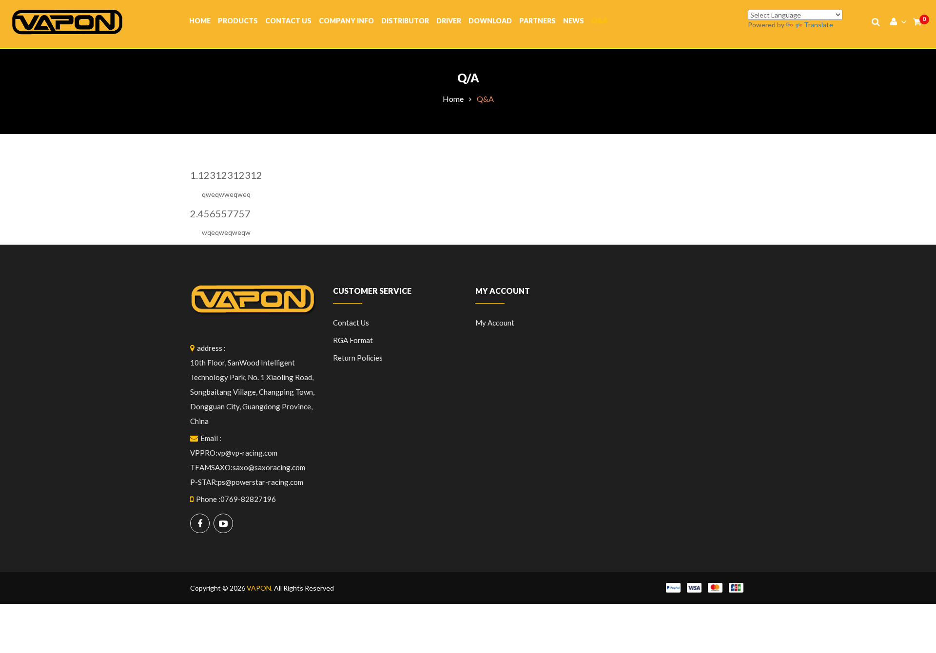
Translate (818, 24)
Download (490, 21)
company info (346, 21)
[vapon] (67, 21)
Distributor (405, 21)
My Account (494, 322)
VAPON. (260, 588)
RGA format (353, 340)
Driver (448, 21)
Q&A (599, 21)
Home (200, 21)
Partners (537, 21)
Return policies (358, 357)
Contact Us (288, 21)
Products (238, 21)
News (573, 21)
